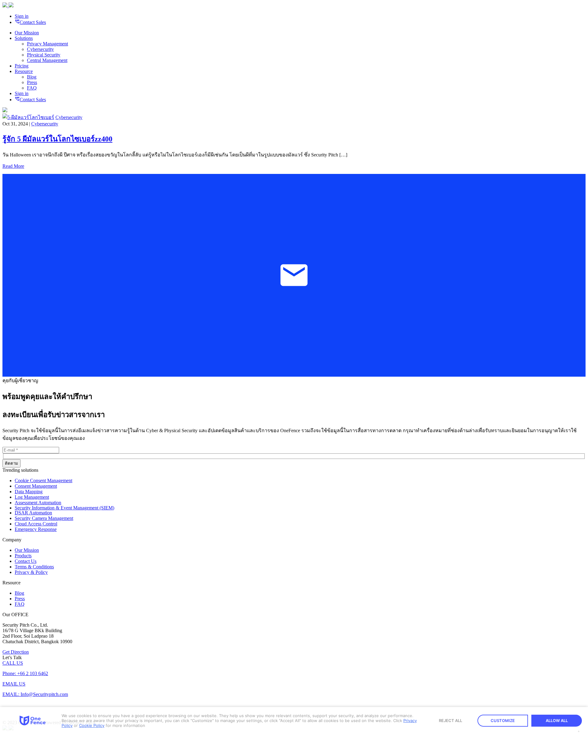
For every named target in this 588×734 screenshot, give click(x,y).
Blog (31, 76)
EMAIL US (13, 683)
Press (32, 82)
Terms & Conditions (34, 566)
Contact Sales (30, 22)
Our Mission (27, 32)
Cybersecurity (40, 49)
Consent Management (36, 486)
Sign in (21, 16)
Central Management (47, 60)
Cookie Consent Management (43, 480)
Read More (13, 166)
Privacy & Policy (31, 572)
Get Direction (15, 652)
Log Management (32, 497)
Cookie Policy (91, 725)
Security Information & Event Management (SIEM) (64, 507)
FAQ (32, 87)
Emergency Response (36, 529)
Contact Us (25, 561)
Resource (24, 71)
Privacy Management (47, 43)
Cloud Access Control (36, 523)
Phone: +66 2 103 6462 (25, 673)
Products (23, 555)
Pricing (21, 65)
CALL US (12, 663)
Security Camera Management (44, 518)
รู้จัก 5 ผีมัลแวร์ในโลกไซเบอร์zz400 (57, 139)
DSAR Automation (33, 512)
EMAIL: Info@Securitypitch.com (35, 694)
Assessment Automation (38, 502)
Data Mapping (29, 491)
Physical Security (43, 54)
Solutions (24, 38)
